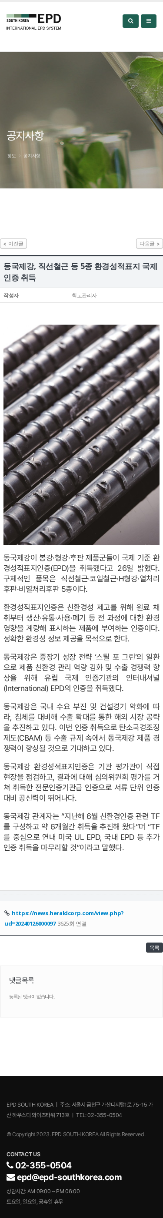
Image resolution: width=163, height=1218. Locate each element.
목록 (155, 947)
